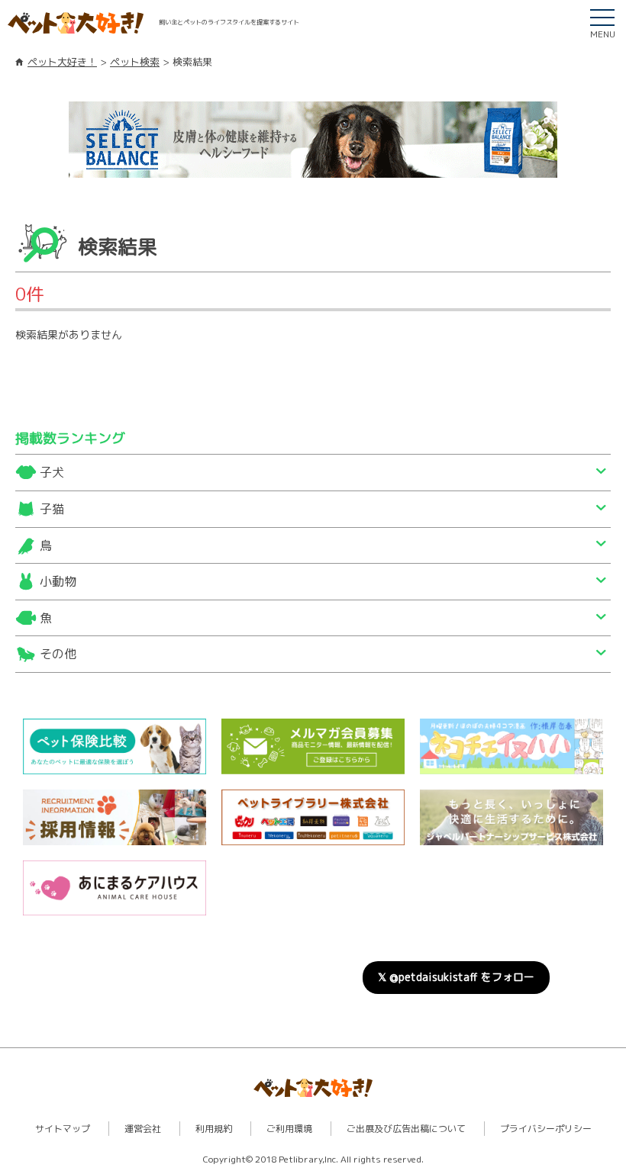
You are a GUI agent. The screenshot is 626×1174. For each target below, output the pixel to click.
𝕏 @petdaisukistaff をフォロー (456, 977)
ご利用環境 (289, 1128)
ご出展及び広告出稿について (406, 1128)
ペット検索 (135, 62)
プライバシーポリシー (546, 1128)
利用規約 (213, 1128)
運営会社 (142, 1128)
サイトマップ (62, 1128)
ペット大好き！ (62, 62)
